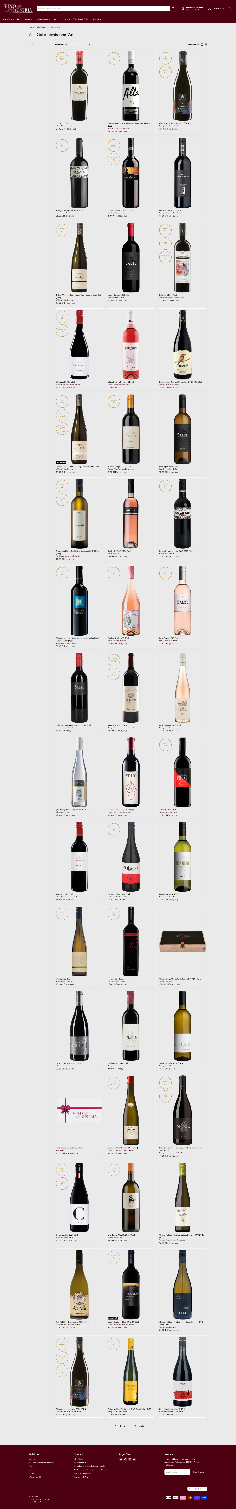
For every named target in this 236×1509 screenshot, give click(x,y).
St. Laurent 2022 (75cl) (65, 382)
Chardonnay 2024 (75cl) (66, 978)
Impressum (33, 1459)
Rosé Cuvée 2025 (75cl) (169, 638)
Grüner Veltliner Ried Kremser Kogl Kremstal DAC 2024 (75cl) (79, 296)
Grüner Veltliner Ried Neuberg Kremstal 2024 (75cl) (77, 466)
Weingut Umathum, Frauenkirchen (119, 1066)
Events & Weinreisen (82, 1473)
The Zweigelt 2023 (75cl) (118, 978)
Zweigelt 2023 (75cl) (65, 894)
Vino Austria (60, 1150)
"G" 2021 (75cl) (63, 123)
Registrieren (198, 1472)
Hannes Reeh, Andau (63, 213)
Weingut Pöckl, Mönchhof (168, 812)
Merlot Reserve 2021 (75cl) (119, 295)
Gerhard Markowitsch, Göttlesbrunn (120, 897)
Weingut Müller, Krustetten (65, 300)
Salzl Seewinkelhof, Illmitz (116, 297)
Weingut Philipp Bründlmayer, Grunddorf (121, 1150)
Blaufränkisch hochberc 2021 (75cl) (174, 123)
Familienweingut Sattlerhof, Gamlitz (68, 556)
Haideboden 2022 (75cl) (118, 1063)
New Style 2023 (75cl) (168, 466)
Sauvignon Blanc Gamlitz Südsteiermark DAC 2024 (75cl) (77, 552)
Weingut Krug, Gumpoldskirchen (119, 812)
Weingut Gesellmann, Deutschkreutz (68, 126)
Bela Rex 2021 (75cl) (168, 295)
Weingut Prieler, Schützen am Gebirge (121, 1324)
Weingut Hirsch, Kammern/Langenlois (172, 1240)
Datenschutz (33, 1466)
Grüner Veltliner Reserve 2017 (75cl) (123, 1147)
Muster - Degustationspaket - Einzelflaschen (91, 1469)
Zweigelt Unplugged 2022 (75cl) (69, 210)
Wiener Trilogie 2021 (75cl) (119, 466)
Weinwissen (97, 19)
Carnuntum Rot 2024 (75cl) (119, 894)
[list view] (205, 44)
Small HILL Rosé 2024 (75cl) (120, 551)
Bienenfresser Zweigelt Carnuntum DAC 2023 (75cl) (180, 382)
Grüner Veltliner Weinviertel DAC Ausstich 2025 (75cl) (130, 1409)
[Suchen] (173, 8)
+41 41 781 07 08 (192, 9)
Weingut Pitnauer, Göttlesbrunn (169, 384)
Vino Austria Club (80, 19)
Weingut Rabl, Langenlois (64, 981)
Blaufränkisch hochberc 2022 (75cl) (71, 1409)
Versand (32, 1469)
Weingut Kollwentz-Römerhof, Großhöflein (122, 728)
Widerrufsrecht (35, 1477)
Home (31, 27)
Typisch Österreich (24, 19)
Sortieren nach (61, 45)
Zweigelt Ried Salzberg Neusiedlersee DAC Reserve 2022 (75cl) (129, 124)
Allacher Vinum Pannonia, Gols (118, 128)
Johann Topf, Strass (62, 812)
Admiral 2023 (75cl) (167, 809)
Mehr (56, 19)
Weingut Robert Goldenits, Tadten (119, 384)
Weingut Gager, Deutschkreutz (66, 643)
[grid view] (202, 44)
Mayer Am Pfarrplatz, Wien (117, 640)
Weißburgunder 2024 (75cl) (171, 1063)
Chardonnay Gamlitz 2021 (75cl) (121, 1234)
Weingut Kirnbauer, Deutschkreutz (170, 213)
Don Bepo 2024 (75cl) (168, 894)
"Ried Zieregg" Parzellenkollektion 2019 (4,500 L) (180, 978)
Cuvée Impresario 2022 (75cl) (120, 210)
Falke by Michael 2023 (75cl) (68, 1063)
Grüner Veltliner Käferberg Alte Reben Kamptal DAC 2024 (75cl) (181, 1323)
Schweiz (196, 1489)
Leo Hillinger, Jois (113, 553)
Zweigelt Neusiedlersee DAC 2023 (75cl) (176, 551)
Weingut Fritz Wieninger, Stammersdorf (121, 469)
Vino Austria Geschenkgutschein (69, 1147)
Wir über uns (33, 1496)
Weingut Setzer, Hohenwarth (117, 1411)
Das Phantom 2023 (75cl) (170, 210)
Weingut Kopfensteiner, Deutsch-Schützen (173, 1153)
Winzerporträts (43, 19)
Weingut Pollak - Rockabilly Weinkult (68, 1324)
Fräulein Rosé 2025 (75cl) (118, 638)
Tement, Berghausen (166, 981)
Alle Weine (7, 19)
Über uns (66, 19)
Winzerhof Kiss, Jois (62, 1066)
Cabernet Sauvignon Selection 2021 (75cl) (73, 725)
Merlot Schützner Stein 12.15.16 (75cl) (123, 1322)
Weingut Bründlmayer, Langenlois (170, 728)
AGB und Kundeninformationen (41, 1462)
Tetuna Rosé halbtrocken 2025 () (121, 382)
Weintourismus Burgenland (65, 1237)
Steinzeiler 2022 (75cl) (117, 725)
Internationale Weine (82, 1477)
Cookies (32, 1473)
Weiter (142, 1425)
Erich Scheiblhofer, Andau (116, 981)
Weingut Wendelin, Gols (167, 1066)
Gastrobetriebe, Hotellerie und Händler (89, 1466)
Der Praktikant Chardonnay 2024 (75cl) (72, 1322)
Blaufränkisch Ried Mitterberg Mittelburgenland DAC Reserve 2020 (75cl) (77, 639)
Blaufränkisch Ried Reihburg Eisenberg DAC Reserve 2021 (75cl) (181, 1149)
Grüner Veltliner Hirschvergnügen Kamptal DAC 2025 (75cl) (181, 1236)
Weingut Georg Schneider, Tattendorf (68, 384)
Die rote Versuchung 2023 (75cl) (121, 809)
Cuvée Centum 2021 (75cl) (67, 1234)
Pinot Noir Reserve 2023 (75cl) (172, 1409)
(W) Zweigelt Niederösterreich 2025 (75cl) (74, 809)
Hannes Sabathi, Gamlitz (116, 1237)
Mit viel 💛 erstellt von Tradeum (39, 1502)
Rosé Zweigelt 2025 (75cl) (170, 725)
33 (134, 1425)
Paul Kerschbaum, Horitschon (117, 213)
